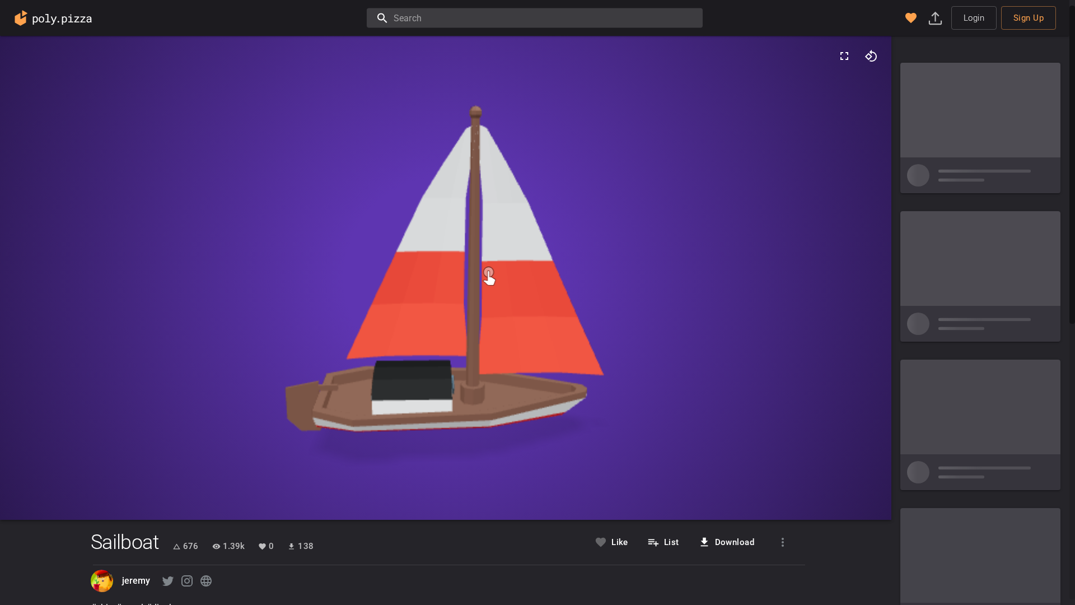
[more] (782, 542)
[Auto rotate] (871, 56)
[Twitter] (168, 581)
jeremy (136, 580)
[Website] (206, 581)
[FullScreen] (844, 56)
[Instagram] (187, 581)
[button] (911, 18)
